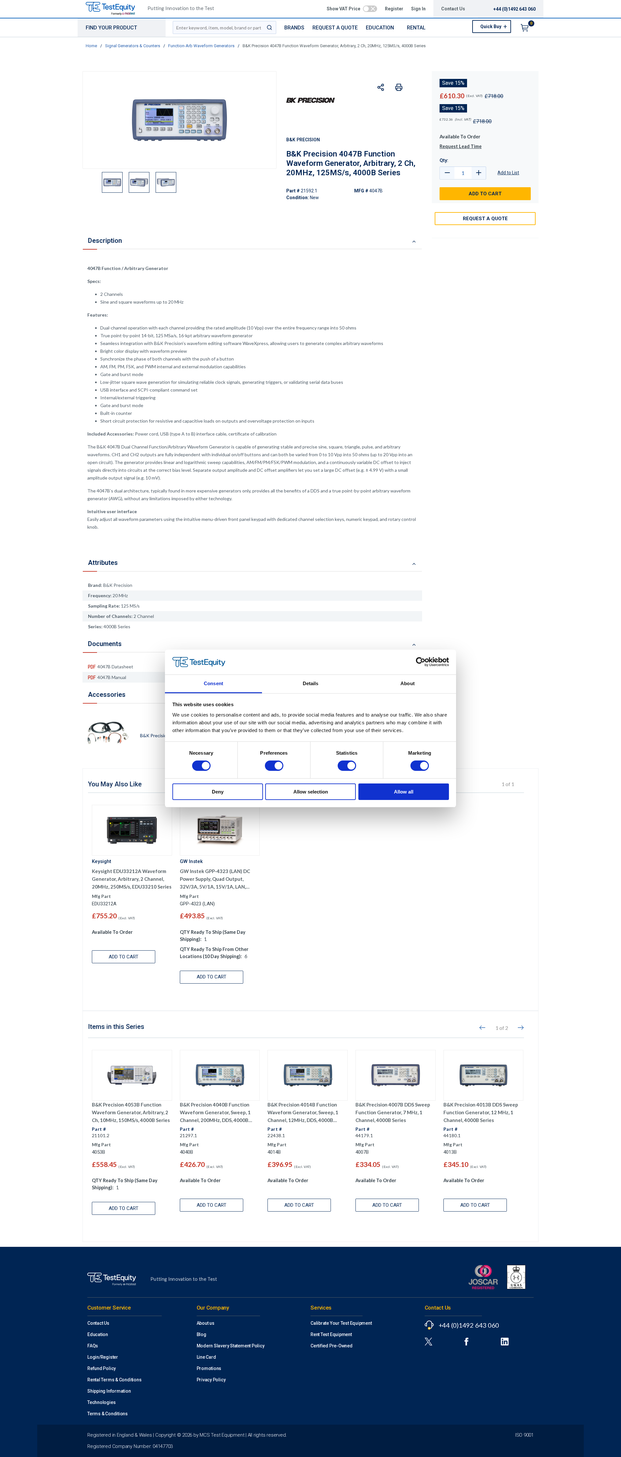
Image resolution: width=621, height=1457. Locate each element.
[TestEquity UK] (114, 9)
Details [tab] (311, 683)
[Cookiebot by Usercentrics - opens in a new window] (420, 662)
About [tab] (407, 683)
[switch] (274, 766)
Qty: (444, 160)
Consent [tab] (213, 683)
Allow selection (310, 791)
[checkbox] (370, 8)
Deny (217, 791)
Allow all (403, 791)
